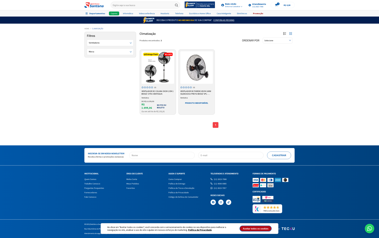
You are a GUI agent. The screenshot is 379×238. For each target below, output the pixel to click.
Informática (128, 13)
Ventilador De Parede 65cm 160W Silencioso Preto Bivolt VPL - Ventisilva (195, 92)
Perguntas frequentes (94, 188)
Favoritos (130, 188)
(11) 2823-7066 (220, 179)
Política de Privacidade (200, 230)
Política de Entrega (176, 183)
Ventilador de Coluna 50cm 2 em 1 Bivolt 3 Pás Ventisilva (158, 92)
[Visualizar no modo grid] (290, 34)
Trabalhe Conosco (92, 183)
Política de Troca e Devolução (181, 188)
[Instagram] (221, 202)
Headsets (165, 13)
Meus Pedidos (132, 183)
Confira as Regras (223, 20)
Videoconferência (147, 13)
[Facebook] (213, 202)
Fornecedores (90, 192)
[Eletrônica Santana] (94, 5)
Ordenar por (250, 40)
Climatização (97, 28)
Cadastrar (279, 155)
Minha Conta (131, 179)
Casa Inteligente (224, 13)
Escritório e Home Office (200, 13)
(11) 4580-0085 (220, 183)
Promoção (258, 13)
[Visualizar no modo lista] (284, 34)
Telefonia (179, 13)
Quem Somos (90, 179)
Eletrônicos (242, 13)
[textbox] (145, 5)
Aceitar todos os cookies (255, 228)
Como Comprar (175, 179)
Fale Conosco (90, 197)
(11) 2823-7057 (220, 188)
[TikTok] (228, 202)
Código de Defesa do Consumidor (183, 197)
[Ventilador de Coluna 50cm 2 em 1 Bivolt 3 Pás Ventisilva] (158, 67)
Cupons (114, 13)
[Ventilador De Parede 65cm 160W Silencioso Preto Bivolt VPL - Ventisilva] (196, 67)
